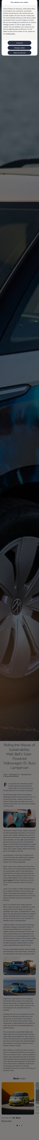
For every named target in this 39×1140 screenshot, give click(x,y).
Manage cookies (19, 48)
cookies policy (10, 34)
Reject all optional (19, 53)
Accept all (19, 43)
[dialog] (19, 570)
